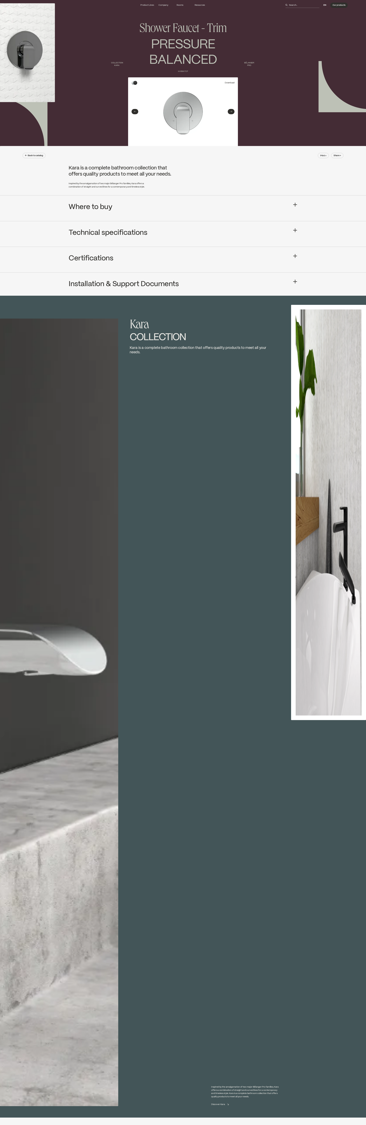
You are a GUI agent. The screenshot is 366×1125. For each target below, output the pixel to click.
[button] (325, 5)
